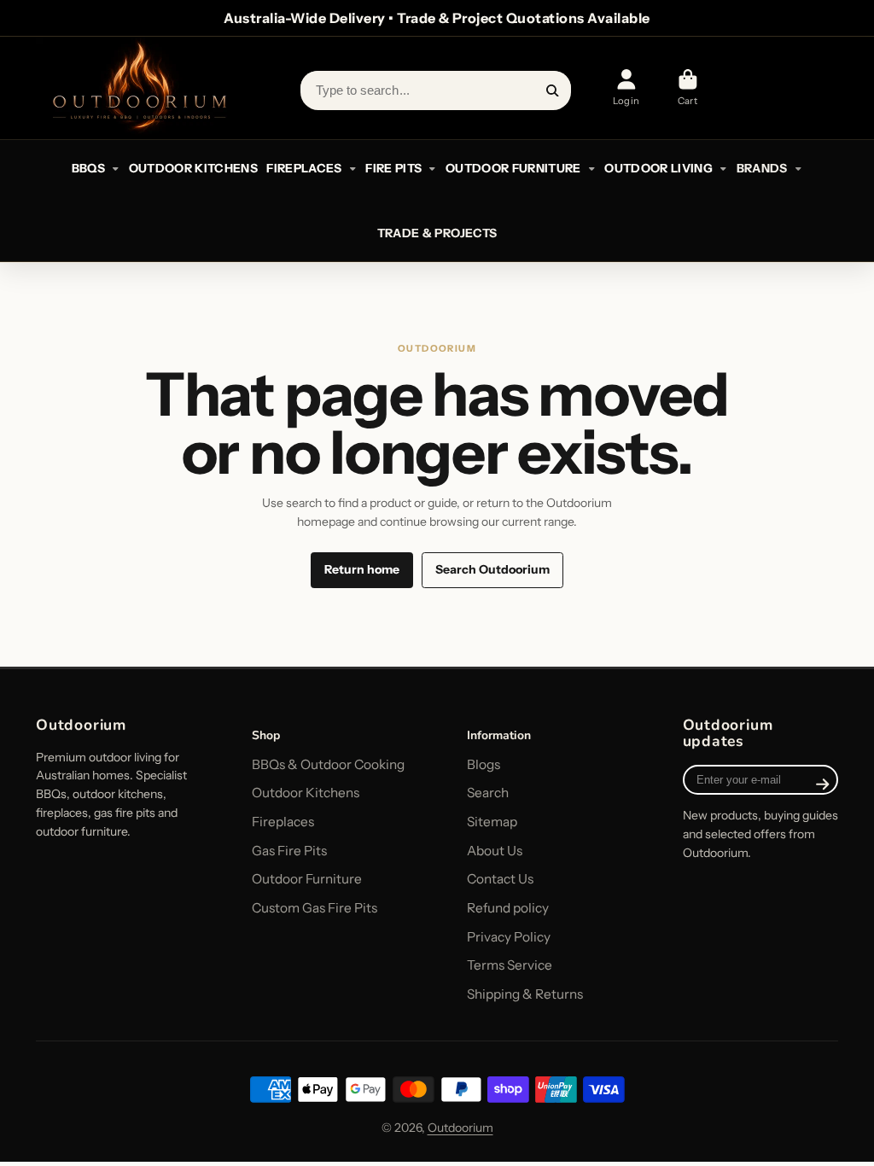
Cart (687, 88)
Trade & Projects (437, 233)
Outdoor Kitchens (305, 792)
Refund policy (508, 908)
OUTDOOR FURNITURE (513, 168)
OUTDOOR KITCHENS (194, 168)
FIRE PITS (393, 168)
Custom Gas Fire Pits (314, 908)
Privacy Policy (509, 937)
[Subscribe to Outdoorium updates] (822, 783)
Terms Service (509, 965)
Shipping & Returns (525, 994)
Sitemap (492, 821)
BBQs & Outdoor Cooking (328, 764)
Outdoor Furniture (307, 879)
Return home (361, 569)
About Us (494, 850)
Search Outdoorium (492, 569)
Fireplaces (283, 821)
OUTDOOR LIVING (658, 168)
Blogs (483, 764)
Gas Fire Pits (289, 850)
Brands (762, 168)
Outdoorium (460, 1127)
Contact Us (500, 879)
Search (488, 792)
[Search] (553, 90)
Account (625, 88)
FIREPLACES (304, 168)
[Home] (138, 88)
